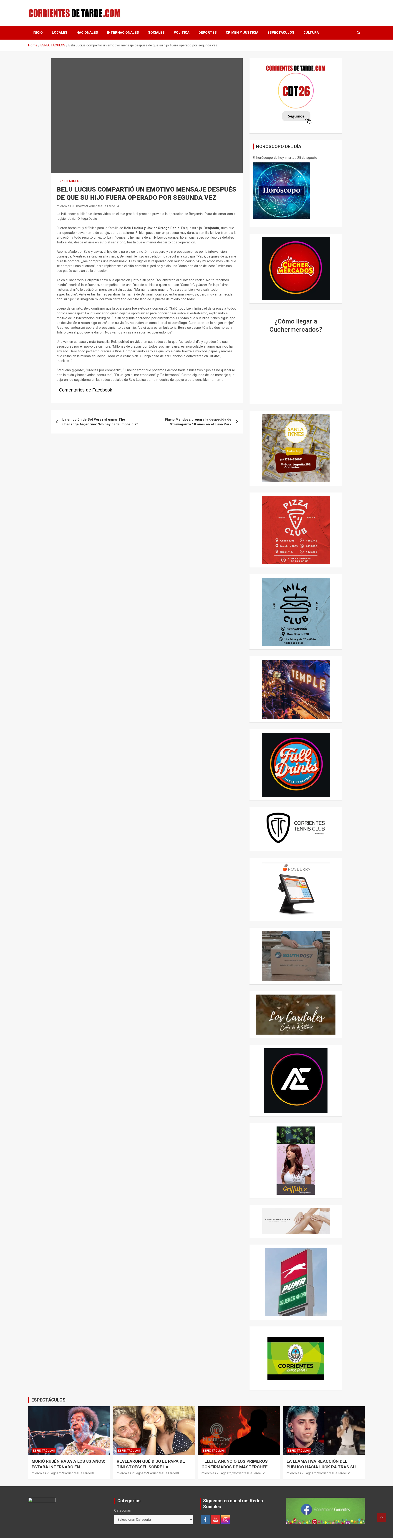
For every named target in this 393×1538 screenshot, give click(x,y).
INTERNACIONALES (123, 32)
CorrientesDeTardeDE (79, 1473)
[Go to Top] (381, 1517)
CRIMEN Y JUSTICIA (242, 32)
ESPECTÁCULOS (280, 32)
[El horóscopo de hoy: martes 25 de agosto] (281, 190)
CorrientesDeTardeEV (249, 1473)
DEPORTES (208, 32)
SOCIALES (156, 32)
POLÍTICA (181, 32)
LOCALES (59, 32)
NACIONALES (87, 32)
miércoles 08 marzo (71, 206)
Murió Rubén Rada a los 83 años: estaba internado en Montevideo (68, 1467)
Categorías (122, 1510)
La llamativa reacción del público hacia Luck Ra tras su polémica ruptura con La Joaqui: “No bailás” (321, 1470)
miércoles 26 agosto (47, 1473)
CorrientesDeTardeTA (103, 206)
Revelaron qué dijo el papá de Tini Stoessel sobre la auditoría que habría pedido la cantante (152, 1470)
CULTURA (311, 32)
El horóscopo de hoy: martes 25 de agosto (285, 158)
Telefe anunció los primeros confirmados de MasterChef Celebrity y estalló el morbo (235, 1467)
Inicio (38, 32)
